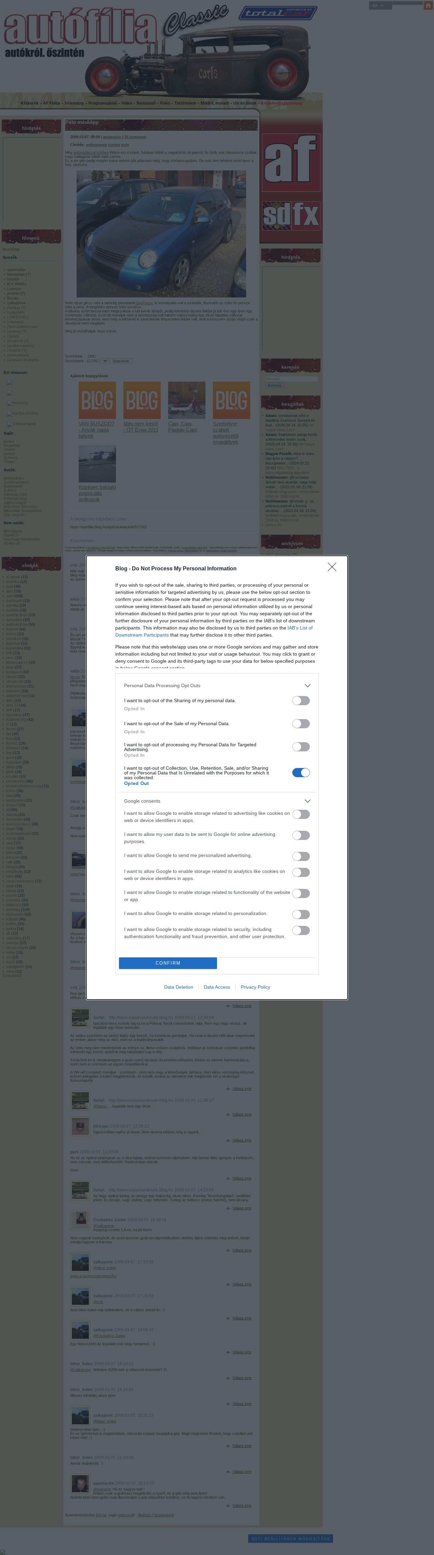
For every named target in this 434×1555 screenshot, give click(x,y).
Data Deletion (178, 987)
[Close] (334, 569)
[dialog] (217, 778)
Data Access (217, 987)
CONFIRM (168, 963)
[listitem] (217, 685)
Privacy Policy (255, 987)
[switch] (301, 700)
